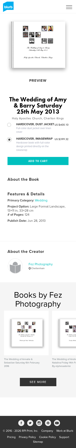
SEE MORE (38, 382)
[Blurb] (7, 8)
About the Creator (25, 251)
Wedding (41, 200)
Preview (38, 80)
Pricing (11, 437)
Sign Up (53, 7)
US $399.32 (62, 139)
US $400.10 (62, 124)
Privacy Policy (27, 437)
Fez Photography (41, 264)
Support (64, 437)
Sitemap (38, 442)
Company (47, 431)
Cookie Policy (47, 437)
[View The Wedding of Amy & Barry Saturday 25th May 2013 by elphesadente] (38, 45)
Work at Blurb (64, 431)
